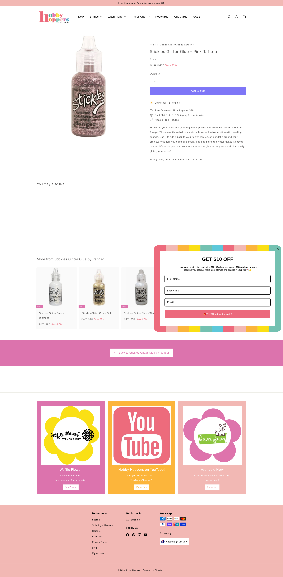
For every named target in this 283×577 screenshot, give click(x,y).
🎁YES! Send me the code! (217, 314)
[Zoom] (88, 86)
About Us (97, 536)
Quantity (155, 73)
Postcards (161, 16)
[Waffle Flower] (70, 435)
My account (98, 553)
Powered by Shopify (152, 570)
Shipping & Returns (102, 525)
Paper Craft (139, 16)
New (81, 16)
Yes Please (70, 487)
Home (153, 45)
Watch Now (141, 487)
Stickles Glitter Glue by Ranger (175, 45)
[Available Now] (212, 435)
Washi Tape (116, 16)
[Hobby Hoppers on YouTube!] (141, 435)
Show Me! (212, 487)
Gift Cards (180, 16)
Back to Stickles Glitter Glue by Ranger (143, 352)
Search (96, 519)
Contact (96, 531)
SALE (196, 16)
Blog (94, 547)
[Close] (277, 248)
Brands (95, 16)
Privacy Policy (100, 542)
